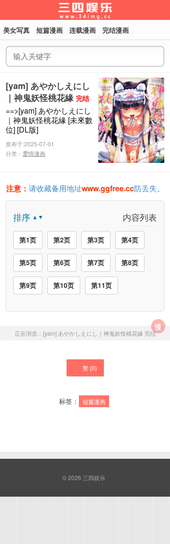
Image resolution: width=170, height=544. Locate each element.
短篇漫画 (94, 401)
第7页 (95, 262)
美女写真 (16, 30)
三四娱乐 (94, 477)
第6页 (61, 262)
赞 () (90, 368)
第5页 (27, 262)
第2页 (61, 239)
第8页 (129, 262)
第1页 (27, 239)
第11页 (101, 285)
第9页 (27, 285)
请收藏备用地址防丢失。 (85, 188)
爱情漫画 (34, 153)
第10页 (63, 285)
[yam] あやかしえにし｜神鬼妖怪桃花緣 (48, 92)
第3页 (95, 239)
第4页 (129, 239)
